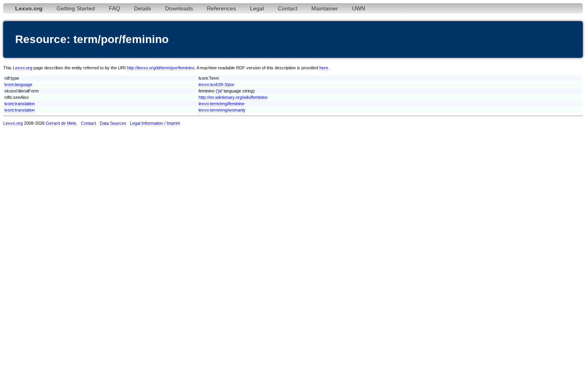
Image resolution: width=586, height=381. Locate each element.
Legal (257, 8)
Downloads (179, 8)
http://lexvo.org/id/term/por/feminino (161, 67)
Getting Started (76, 8)
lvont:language (18, 84)
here (323, 67)
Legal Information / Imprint (155, 123)
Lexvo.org (22, 67)
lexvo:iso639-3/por (216, 84)
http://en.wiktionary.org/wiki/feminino (233, 97)
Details (142, 8)
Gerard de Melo (61, 123)
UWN (358, 8)
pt (220, 90)
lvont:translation (19, 103)
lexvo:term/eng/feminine (221, 103)
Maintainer (324, 8)
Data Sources (113, 123)
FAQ (114, 8)
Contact (287, 8)
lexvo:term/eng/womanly (222, 110)
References (221, 8)
